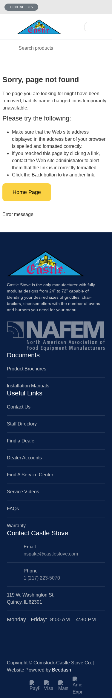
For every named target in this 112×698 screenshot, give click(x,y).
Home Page (27, 192)
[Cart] (103, 27)
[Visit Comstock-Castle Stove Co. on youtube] (24, 627)
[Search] (9, 48)
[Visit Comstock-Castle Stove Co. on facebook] (10, 627)
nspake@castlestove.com (51, 553)
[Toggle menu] (8, 26)
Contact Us (21, 7)
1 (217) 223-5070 (42, 577)
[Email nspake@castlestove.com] (92, 7)
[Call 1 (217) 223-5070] (104, 7)
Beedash (61, 669)
